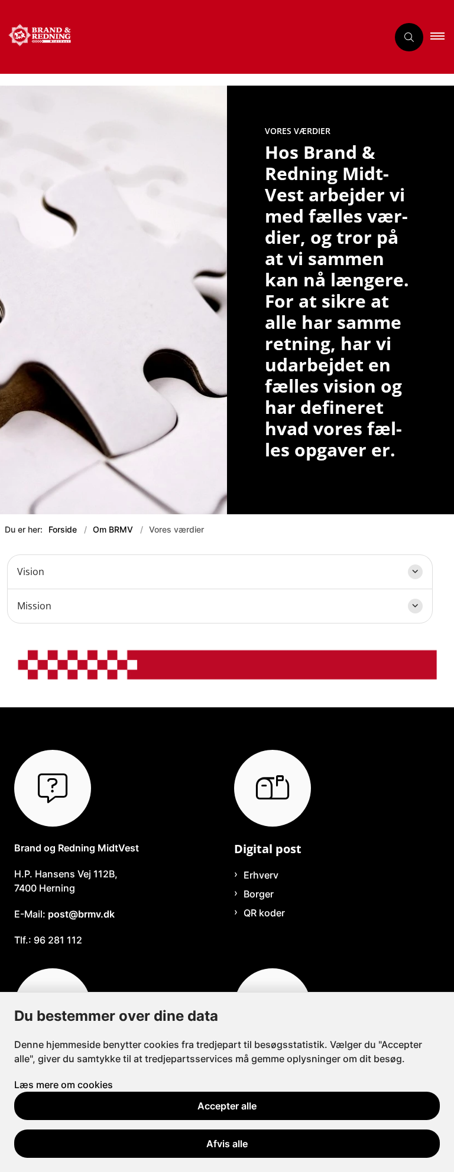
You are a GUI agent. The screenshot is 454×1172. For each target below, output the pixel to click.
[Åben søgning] (409, 37)
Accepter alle (227, 1106)
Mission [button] (34, 605)
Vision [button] (30, 571)
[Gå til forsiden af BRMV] (189, 37)
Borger (259, 894)
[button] (442, 37)
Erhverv (261, 875)
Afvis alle (227, 1144)
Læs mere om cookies (63, 1085)
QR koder (264, 913)
